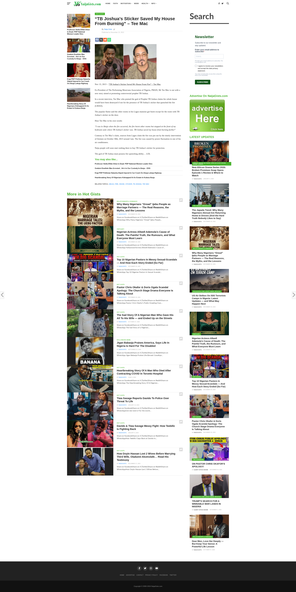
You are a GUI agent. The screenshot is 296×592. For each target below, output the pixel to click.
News (136, 3)
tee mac (145, 184)
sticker (128, 184)
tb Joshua (137, 184)
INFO (153, 3)
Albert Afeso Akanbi (201, 469)
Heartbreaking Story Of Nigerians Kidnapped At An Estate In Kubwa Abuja (78, 106)
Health (145, 3)
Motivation (126, 3)
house (122, 184)
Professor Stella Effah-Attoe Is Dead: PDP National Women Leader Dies (78, 32)
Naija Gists (108, 29)
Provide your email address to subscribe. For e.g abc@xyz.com (209, 61)
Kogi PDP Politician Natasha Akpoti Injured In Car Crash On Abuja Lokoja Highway (78, 81)
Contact (139, 575)
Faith (115, 3)
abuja (111, 184)
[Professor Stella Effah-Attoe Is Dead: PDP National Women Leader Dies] (78, 27)
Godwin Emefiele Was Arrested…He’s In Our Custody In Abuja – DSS (76, 56)
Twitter (173, 575)
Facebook (164, 575)
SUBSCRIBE (202, 82)
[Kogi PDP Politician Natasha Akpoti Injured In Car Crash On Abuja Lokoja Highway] (78, 76)
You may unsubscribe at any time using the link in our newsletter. (208, 74)
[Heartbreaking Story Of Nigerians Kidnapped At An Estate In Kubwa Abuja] (78, 101)
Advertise (130, 575)
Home (107, 3)
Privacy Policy (151, 575)
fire (116, 184)
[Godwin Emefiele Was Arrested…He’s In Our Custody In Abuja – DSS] (78, 52)
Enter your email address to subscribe (207, 51)
